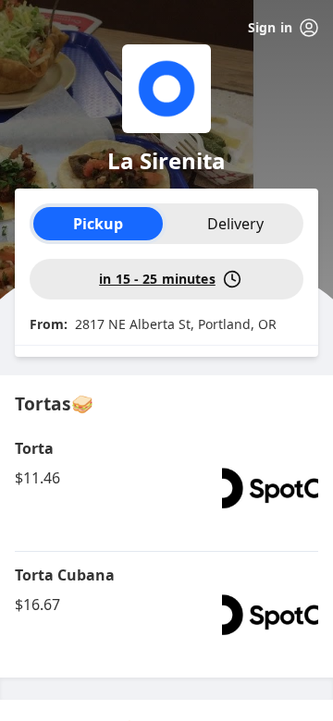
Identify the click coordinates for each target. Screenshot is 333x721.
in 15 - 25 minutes (157, 278)
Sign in (270, 27)
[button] (166, 488)
